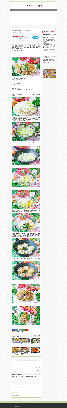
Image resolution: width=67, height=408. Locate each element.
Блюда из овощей (18, 27)
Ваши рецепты (12, 1)
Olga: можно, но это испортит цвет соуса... (48, 54)
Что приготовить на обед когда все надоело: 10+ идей (16, 353)
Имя (13, 386)
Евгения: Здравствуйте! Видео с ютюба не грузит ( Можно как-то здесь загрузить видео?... (49, 60)
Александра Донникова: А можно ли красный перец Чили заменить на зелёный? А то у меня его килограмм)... (49, 57)
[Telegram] (20, 330)
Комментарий (14, 377)
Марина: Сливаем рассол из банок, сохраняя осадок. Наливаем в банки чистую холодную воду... (49, 49)
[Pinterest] (26, 330)
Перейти (36, 37)
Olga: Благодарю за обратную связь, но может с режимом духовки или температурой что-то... (49, 35)
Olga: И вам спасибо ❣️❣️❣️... (48, 62)
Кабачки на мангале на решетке (35, 344)
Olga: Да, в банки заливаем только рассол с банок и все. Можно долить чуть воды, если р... (49, 40)
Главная (11, 10)
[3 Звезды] (13, 331)
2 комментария (15, 32)
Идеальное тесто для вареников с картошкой (25, 344)
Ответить (38, 370)
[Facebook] (13, 330)
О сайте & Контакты (19, 1)
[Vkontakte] (16, 330)
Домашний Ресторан (33, 5)
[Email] (23, 330)
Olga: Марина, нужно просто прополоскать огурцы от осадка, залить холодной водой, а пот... (48, 43)
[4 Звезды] (14, 331)
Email (13, 389)
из (38, 362)
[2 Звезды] (12, 331)
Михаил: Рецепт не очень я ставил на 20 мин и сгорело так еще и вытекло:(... (49, 38)
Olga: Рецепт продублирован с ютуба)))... (48, 52)
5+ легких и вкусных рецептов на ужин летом (25, 353)
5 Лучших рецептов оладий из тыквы (35, 354)
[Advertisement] (33, 18)
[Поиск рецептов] (55, 29)
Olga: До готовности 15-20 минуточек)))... (47, 64)
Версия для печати (37, 335)
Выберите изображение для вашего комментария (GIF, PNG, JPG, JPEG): (24, 394)
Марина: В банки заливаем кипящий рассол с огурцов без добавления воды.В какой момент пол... (49, 46)
